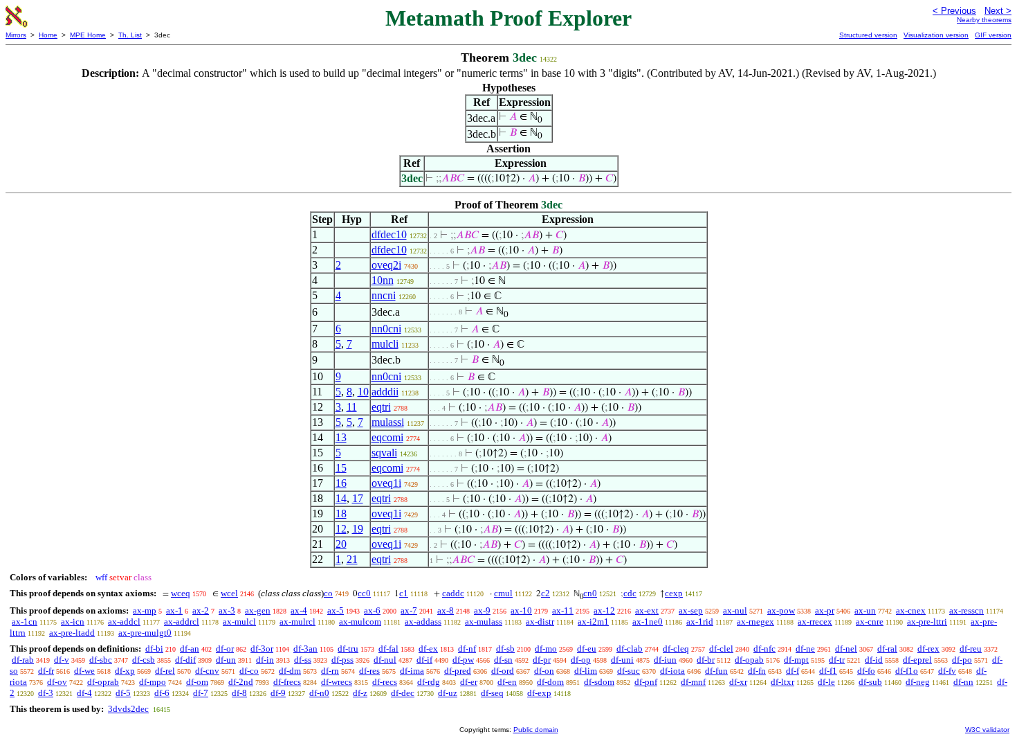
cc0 (364, 593)
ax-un (865, 610)
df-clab (629, 648)
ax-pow (781, 610)
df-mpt (796, 659)
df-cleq (676, 648)
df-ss (302, 659)
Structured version (868, 35)
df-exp (539, 693)
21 (352, 559)
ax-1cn (24, 621)
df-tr (837, 659)
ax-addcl (124, 621)
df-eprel (917, 659)
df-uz (447, 693)
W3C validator (987, 729)
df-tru (348, 648)
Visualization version (936, 35)
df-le (826, 682)
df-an (189, 648)
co (328, 593)
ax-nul (735, 610)
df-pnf (645, 682)
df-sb (505, 648)
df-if (424, 659)
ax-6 (372, 610)
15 (341, 468)
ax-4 (299, 610)
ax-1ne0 (647, 621)
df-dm (290, 671)
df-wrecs (336, 682)
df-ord (502, 671)
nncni (384, 295)
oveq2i (386, 265)
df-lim (585, 671)
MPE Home (88, 35)
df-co (249, 671)
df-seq (492, 693)
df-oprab (103, 682)
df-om (197, 682)
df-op (581, 659)
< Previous (954, 11)
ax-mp (144, 610)
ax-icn (72, 621)
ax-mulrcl (297, 621)
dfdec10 (389, 234)
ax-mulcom (360, 621)
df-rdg (428, 682)
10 (363, 392)
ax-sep (691, 610)
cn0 (590, 593)
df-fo (866, 671)
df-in (265, 659)
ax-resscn (966, 610)
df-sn (503, 659)
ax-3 (227, 610)
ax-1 (174, 610)
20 (341, 544)
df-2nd (240, 682)
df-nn (963, 682)
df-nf (467, 648)
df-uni (622, 659)
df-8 (239, 693)
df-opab (749, 659)
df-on (544, 671)
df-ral (887, 648)
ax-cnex (911, 610)
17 (357, 498)
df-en (507, 682)
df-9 (278, 693)
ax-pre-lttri (927, 621)
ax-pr (824, 610)
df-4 (84, 693)
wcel (229, 593)
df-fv (947, 671)
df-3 (45, 693)
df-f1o (906, 671)
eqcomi (387, 437)
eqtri (381, 407)
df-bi (154, 648)
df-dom (550, 682)
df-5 (123, 693)
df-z (360, 693)
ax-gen (258, 610)
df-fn (757, 671)
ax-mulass (483, 621)
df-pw (463, 659)
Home (48, 35)
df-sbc (100, 659)
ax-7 (409, 610)
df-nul (385, 659)
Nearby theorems (984, 20)
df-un (226, 659)
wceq (180, 593)
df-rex (928, 648)
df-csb (143, 659)
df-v (61, 659)
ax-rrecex (815, 621)
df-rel (165, 671)
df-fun (716, 671)
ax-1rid (699, 621)
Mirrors (16, 35)
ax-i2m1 (593, 621)
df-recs (384, 682)
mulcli (385, 344)
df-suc (628, 671)
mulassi (388, 422)
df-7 (200, 693)
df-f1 (828, 671)
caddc (453, 593)
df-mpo (152, 682)
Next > (997, 11)
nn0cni (386, 328)
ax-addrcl (181, 621)
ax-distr (540, 621)
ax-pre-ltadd (72, 632)
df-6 (162, 693)
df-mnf (693, 682)
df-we (84, 671)
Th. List (130, 35)
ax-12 (604, 610)
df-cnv (207, 671)
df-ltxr (782, 682)
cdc (629, 593)
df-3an (305, 648)
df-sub (870, 682)
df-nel (846, 648)
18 (341, 513)
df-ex (428, 648)
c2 (545, 593)
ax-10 (521, 610)
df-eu (586, 648)
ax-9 (482, 610)
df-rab (23, 659)
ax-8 (445, 610)
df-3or (261, 648)
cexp (674, 593)
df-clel (721, 648)
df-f (792, 671)
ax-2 (200, 610)
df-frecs (287, 682)
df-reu (971, 648)
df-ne (805, 648)
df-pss (342, 659)
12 (341, 529)
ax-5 (335, 610)
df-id (874, 659)
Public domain (535, 729)
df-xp (125, 671)
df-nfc (764, 648)
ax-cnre (869, 621)
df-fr (46, 671)
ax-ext (647, 610)
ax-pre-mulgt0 (145, 632)
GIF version (993, 35)
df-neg (918, 682)
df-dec (402, 693)
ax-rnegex (755, 621)
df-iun (665, 659)
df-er (468, 682)
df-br (706, 659)
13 (341, 437)
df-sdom (599, 682)
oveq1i (386, 483)
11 (352, 407)
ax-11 (563, 610)
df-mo (546, 648)
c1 (403, 593)
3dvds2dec (128, 709)
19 (357, 529)
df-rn (330, 671)
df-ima (412, 671)
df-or (225, 648)
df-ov (57, 682)
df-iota (672, 671)
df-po (962, 659)
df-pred (457, 671)
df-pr (542, 659)
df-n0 (319, 693)
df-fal (388, 648)
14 (341, 498)
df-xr (738, 682)
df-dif (185, 659)
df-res (369, 671)
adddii (385, 392)
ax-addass (423, 621)
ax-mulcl (239, 621)
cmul (503, 593)
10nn (383, 280)
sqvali (384, 452)
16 (341, 483)
